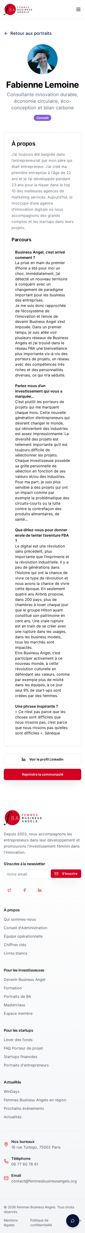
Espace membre (18, 1013)
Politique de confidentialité (41, 1222)
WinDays (11, 1091)
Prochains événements (24, 1108)
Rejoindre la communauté (42, 774)
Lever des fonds (18, 1039)
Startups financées (20, 1056)
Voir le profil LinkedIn (46, 759)
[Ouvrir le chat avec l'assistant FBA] (72, 1220)
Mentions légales (11, 1222)
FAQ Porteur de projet (23, 1048)
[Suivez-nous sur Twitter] (9, 890)
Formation (13, 988)
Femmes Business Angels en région (35, 1100)
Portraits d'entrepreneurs (26, 1065)
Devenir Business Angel (24, 979)
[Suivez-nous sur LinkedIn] (39, 890)
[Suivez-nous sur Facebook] (24, 890)
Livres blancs (15, 953)
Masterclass (14, 1005)
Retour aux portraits (31, 33)
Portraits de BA (17, 996)
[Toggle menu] (78, 9)
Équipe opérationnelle (23, 936)
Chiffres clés (15, 944)
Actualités (12, 1116)
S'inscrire (69, 874)
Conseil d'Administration (25, 927)
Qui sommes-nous (20, 919)
